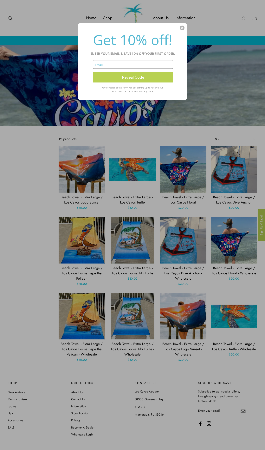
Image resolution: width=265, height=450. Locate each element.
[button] (182, 28)
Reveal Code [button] (133, 77)
